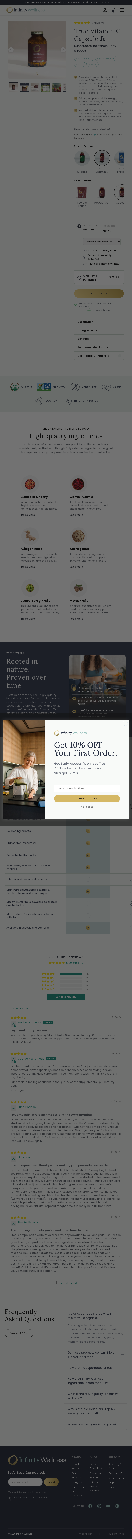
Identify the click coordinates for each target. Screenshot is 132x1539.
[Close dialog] (125, 723)
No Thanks (87, 806)
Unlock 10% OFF (87, 798)
